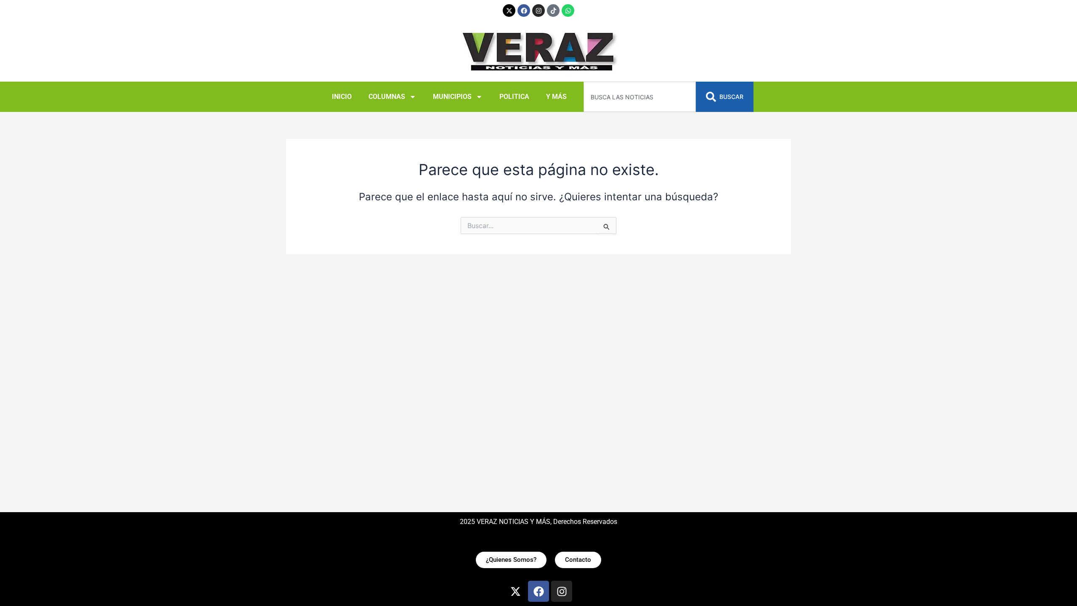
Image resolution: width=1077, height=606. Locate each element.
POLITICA (514, 97)
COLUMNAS (387, 97)
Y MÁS (556, 97)
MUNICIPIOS (452, 97)
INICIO (342, 97)
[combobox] (640, 97)
